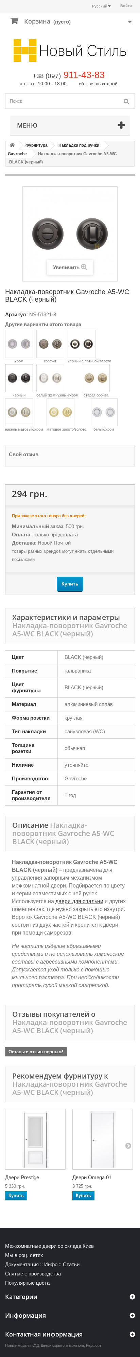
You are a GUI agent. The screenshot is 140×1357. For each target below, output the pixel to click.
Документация (22, 1264)
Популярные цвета (27, 1283)
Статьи (71, 1264)
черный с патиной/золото (89, 361)
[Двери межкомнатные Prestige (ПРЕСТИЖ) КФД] (35, 1139)
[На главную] (12, 145)
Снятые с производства (33, 1273)
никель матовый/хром (24, 429)
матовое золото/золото (66, 429)
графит (50, 361)
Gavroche (17, 153)
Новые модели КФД (22, 1345)
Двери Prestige (22, 1177)
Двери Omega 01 (91, 1177)
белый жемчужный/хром (57, 395)
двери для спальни (79, 901)
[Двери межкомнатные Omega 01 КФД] (102, 1139)
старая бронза (96, 395)
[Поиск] (126, 101)
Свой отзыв (23, 454)
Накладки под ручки (78, 145)
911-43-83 (84, 75)
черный (19, 395)
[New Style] (70, 50)
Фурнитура (36, 145)
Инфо (50, 1264)
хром (19, 361)
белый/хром (103, 429)
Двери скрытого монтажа (62, 1345)
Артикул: (16, 314)
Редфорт (93, 1345)
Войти (126, 6)
